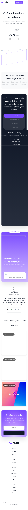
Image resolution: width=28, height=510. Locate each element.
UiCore (24, 502)
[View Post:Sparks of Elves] (14, 368)
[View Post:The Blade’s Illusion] (14, 343)
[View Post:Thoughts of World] (14, 394)
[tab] (14, 116)
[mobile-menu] (26, 2)
